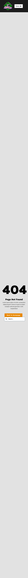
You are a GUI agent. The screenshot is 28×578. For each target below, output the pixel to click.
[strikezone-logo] (8, 2)
